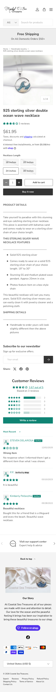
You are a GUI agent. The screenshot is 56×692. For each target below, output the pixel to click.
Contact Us (7, 684)
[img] (10, 448)
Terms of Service (26, 681)
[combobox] (28, 22)
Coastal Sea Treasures (19, 673)
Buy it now (28, 191)
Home (5, 49)
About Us (40, 681)
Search (6, 678)
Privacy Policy (28, 678)
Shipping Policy (9, 681)
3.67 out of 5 (36, 387)
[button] (44, 9)
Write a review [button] (28, 420)
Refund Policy (43, 678)
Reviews (15, 678)
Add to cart (39, 182)
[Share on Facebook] (21, 369)
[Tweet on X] (15, 369)
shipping (28, 136)
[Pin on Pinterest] (27, 369)
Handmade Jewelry (19, 49)
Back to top (26, 558)
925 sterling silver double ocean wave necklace (23, 51)
